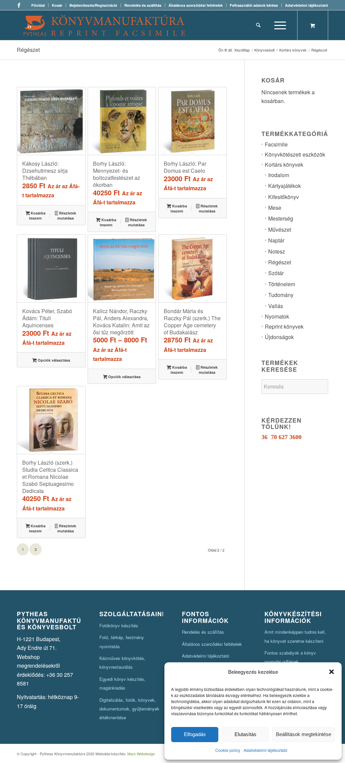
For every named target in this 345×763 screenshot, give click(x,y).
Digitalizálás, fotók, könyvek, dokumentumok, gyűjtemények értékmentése (129, 709)
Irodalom (278, 175)
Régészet (279, 262)
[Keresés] (258, 25)
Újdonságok (279, 337)
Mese (274, 207)
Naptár (276, 240)
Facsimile (276, 144)
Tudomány (280, 295)
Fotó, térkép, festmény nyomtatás (121, 641)
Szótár (276, 273)
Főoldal (38, 5)
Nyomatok (277, 316)
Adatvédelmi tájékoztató (265, 750)
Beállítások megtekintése (303, 734)
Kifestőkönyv (283, 197)
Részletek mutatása (66, 215)
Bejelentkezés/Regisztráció (93, 5)
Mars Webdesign (141, 753)
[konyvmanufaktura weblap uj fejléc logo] (104, 25)
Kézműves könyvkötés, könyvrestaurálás (122, 662)
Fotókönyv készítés (118, 625)
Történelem (281, 284)
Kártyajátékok (284, 186)
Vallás (275, 306)
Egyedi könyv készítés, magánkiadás (122, 683)
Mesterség (280, 218)
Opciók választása (53, 360)
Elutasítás (245, 734)
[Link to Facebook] (19, 5)
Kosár (57, 5)
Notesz (276, 251)
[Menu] (278, 25)
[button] (331, 671)
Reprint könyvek (284, 326)
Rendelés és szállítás (142, 5)
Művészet (279, 229)
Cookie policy (227, 750)
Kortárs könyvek (284, 164)
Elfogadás (195, 734)
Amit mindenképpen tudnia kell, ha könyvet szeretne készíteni (295, 636)
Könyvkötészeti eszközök (295, 154)
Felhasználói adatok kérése (254, 5)
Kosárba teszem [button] (37, 215)
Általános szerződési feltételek (195, 5)
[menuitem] (38, 5)
